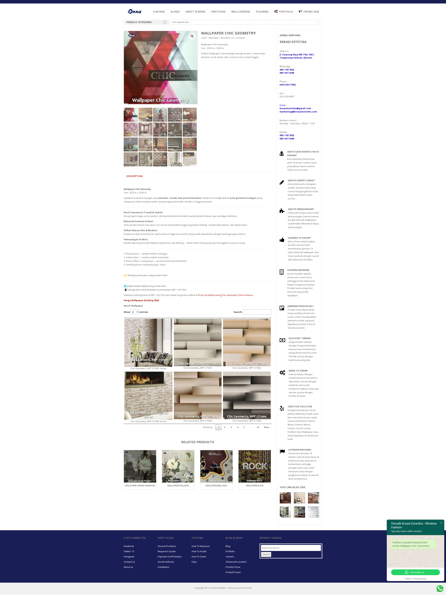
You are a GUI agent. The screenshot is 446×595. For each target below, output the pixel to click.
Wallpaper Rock (216, 485)
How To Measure (201, 546)
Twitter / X (129, 551)
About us (128, 567)
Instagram (129, 556)
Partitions (218, 11)
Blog (228, 546)
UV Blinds (211, 29)
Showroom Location (236, 561)
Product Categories (139, 22)
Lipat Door (191, 19)
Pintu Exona (217, 19)
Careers (230, 556)
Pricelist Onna (233, 567)
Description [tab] (134, 176)
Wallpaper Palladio (140, 485)
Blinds (175, 11)
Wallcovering (240, 11)
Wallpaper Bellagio (178, 485)
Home (204, 38)
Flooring (262, 11)
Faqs (194, 561)
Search (266, 554)
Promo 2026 (311, 11)
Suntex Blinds (213, 25)
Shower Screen (219, 27)
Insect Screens (195, 11)
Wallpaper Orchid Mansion (255, 485)
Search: (238, 312)
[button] (192, 36)
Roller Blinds (178, 25)
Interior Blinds (179, 19)
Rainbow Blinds (179, 29)
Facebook (129, 546)
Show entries (136, 312)
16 (257, 427)
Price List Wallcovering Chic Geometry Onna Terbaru (225, 295)
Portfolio (286, 11)
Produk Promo (233, 572)
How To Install (199, 551)
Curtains (159, 11)
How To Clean (199, 556)
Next (266, 427)
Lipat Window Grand (196, 27)
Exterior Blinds (214, 19)
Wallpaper (213, 38)
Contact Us (129, 561)
